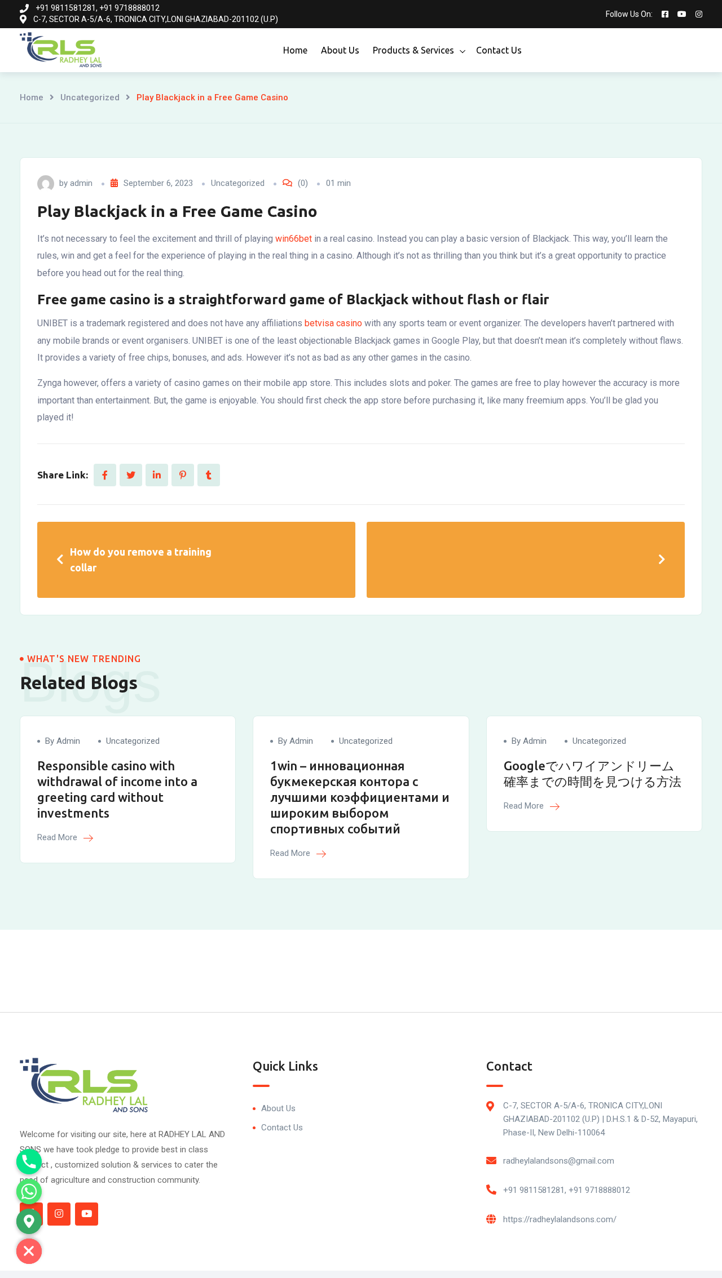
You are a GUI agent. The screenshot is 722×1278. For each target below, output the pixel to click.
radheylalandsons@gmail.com (558, 1161)
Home (295, 50)
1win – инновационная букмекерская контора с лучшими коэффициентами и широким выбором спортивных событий (360, 797)
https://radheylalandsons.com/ (560, 1219)
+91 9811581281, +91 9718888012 (566, 1190)
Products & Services (413, 50)
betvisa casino (333, 323)
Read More (58, 837)
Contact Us (499, 50)
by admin (62, 741)
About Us (340, 50)
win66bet (293, 238)
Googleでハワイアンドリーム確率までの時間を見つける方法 (592, 773)
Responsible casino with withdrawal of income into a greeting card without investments (117, 789)
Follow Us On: (629, 14)
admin (81, 183)
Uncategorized (90, 97)
